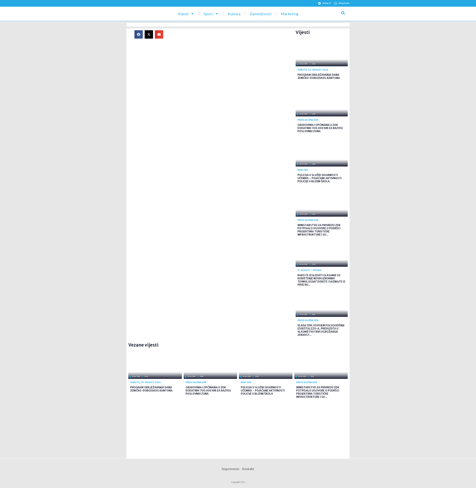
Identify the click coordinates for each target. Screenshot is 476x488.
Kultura (234, 14)
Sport (208, 14)
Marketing (289, 14)
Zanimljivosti (261, 14)
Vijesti (183, 14)
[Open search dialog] (343, 13)
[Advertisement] (232, 56)
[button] (138, 34)
